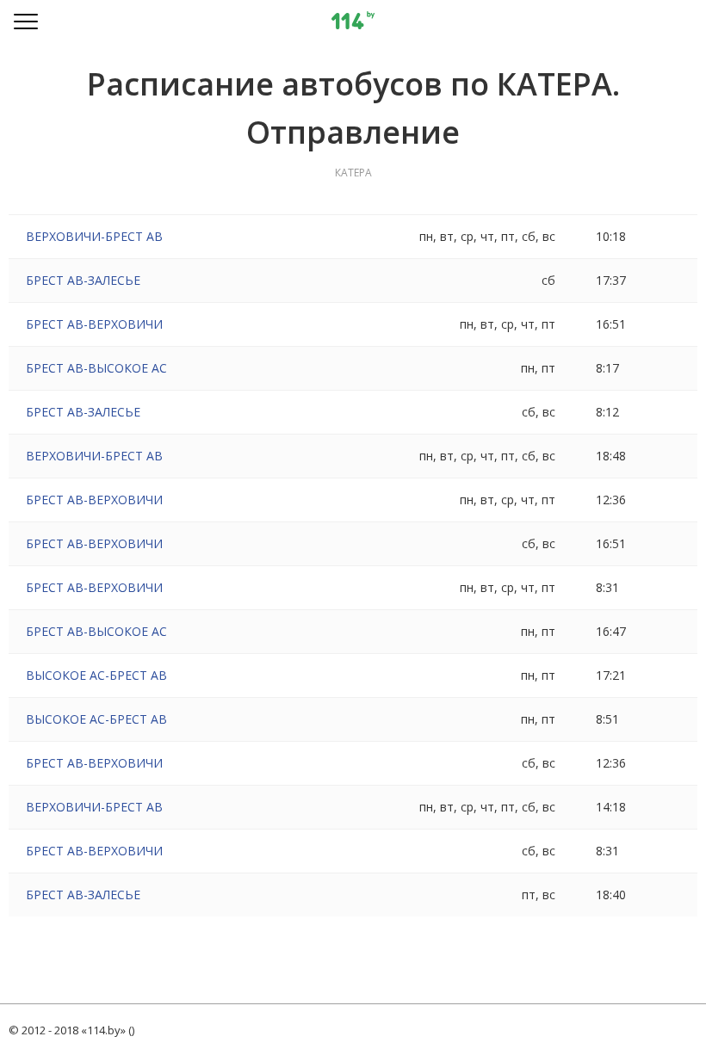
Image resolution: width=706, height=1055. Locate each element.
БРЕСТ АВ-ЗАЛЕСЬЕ (83, 280)
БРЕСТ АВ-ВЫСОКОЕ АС (96, 368)
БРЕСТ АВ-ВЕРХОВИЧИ (94, 324)
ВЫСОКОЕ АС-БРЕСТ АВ (96, 675)
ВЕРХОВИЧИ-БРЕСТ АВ (94, 236)
